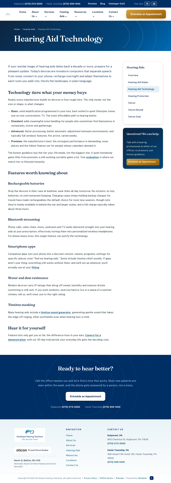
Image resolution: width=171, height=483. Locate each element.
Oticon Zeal (134, 116)
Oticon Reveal (135, 109)
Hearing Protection (138, 96)
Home (22, 12)
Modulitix (142, 478)
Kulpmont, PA (114, 435)
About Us (35, 14)
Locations (97, 12)
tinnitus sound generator (56, 312)
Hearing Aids (64, 14)
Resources (80, 12)
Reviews (92, 3)
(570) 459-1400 (71, 3)
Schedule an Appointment (146, 14)
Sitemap (120, 478)
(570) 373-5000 (33, 3)
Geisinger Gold (117, 3)
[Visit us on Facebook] (151, 478)
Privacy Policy (90, 478)
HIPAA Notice (106, 478)
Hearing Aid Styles (138, 82)
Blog (102, 3)
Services (49, 12)
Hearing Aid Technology (141, 89)
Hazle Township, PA (118, 450)
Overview (133, 75)
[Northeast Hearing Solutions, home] (30, 435)
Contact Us (113, 14)
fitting (35, 267)
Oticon (131, 103)
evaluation (92, 157)
